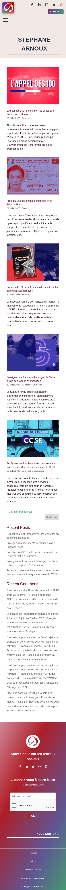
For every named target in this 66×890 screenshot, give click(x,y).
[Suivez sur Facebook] (32, 5)
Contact (33, 853)
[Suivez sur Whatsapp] (61, 5)
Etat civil (26, 208)
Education (27, 384)
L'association (38, 471)
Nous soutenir (48, 834)
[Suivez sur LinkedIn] (39, 5)
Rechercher (52, 517)
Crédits (33, 861)
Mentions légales (33, 870)
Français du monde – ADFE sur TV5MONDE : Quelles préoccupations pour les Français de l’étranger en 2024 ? (33, 683)
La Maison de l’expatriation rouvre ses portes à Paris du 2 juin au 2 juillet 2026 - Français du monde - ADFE (32, 618)
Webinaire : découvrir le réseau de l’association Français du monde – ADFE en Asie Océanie (32, 604)
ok (33, 815)
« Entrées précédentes (20, 511)
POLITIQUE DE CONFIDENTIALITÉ (33, 878)
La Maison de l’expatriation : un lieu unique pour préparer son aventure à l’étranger (31, 627)
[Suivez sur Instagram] (47, 5)
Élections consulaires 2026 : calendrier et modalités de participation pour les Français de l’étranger (33, 706)
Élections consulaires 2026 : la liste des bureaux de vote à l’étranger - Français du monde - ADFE (31, 697)
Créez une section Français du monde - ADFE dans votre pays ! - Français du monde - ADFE (33, 595)
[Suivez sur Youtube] (54, 5)
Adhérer (55, 11)
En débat (26, 118)
